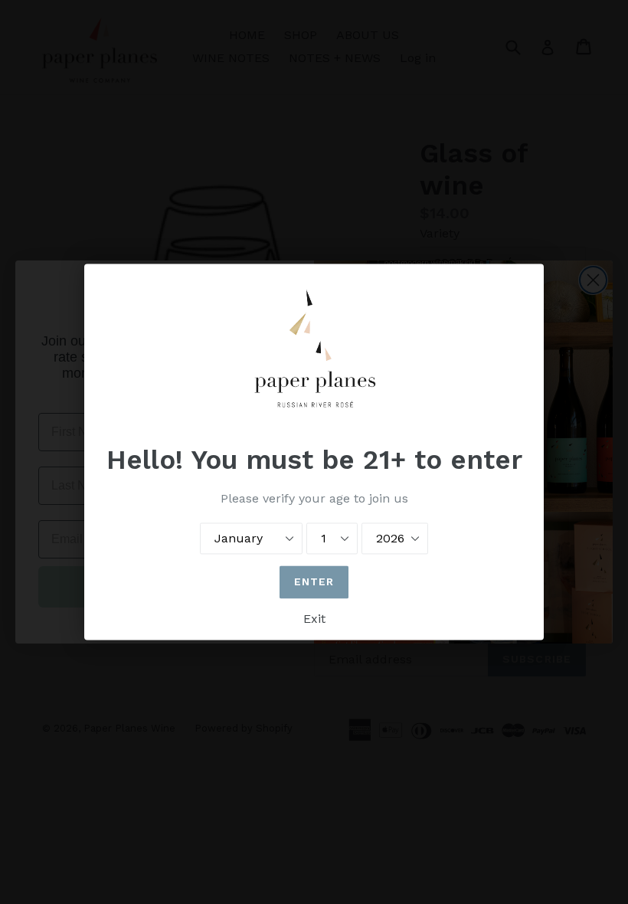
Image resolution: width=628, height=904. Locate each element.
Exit (314, 619)
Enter (314, 582)
